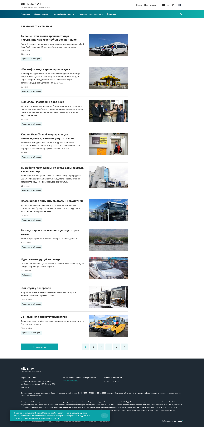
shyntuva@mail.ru (70, 380)
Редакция (111, 14)
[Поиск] (181, 14)
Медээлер (25, 14)
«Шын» (27, 368)
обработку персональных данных (73, 415)
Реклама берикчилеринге (91, 14)
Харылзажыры (41, 14)
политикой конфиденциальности (44, 418)
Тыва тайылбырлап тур (63, 14)
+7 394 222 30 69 (111, 381)
